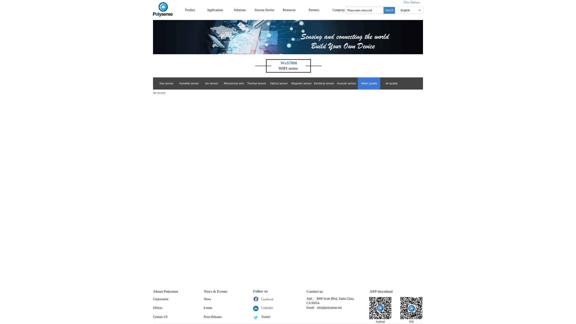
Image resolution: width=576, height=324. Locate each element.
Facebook (267, 299)
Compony (339, 10)
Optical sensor (279, 83)
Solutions (240, 10)
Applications (215, 10)
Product (190, 10)
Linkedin (267, 308)
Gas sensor (166, 83)
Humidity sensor (189, 83)
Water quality (369, 83)
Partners (314, 10)
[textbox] (364, 10)
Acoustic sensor (346, 83)
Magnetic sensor (301, 83)
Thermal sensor (256, 83)
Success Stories (264, 10)
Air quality (391, 83)
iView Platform (411, 2)
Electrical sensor (324, 83)
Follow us (260, 291)
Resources (289, 10)
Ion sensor (211, 83)
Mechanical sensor (234, 83)
